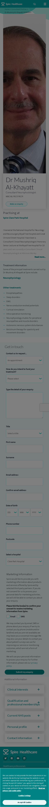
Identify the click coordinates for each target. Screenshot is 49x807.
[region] (24, 787)
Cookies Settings (24, 796)
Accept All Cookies (24, 802)
